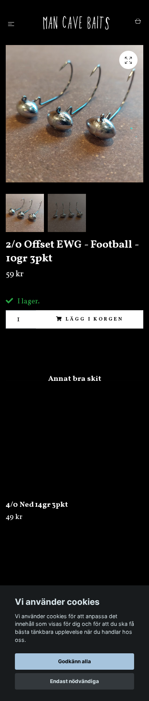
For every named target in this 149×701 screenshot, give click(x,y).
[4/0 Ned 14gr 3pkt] (74, 449)
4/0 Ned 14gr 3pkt (37, 505)
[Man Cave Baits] (76, 22)
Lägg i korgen (94, 319)
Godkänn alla (74, 661)
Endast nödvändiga (74, 681)
